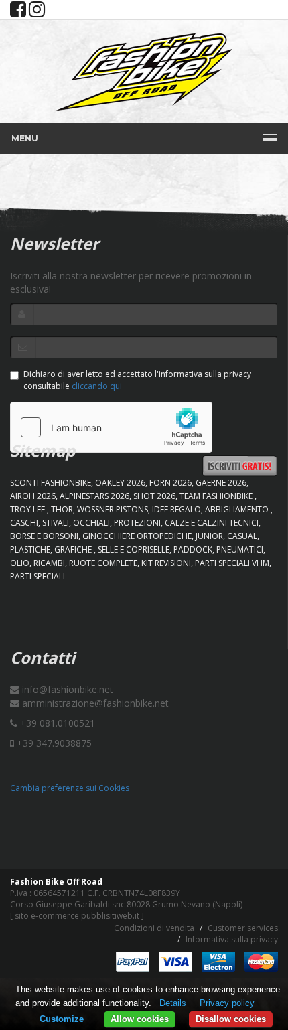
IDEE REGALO (176, 509)
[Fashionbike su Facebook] (18, 12)
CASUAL (242, 536)
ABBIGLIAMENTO (238, 509)
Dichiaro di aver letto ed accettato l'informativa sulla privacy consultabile (137, 379)
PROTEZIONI (137, 522)
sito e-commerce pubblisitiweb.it (77, 916)
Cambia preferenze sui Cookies (69, 788)
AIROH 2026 (33, 496)
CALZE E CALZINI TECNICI (212, 522)
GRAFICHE (74, 549)
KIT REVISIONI (166, 563)
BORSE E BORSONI (44, 536)
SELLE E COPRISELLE (133, 549)
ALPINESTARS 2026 (94, 496)
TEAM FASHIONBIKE (217, 496)
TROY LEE (28, 509)
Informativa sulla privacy (232, 939)
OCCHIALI (91, 522)
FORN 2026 (170, 482)
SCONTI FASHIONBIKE (50, 482)
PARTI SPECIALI (37, 576)
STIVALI (55, 522)
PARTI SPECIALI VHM (232, 563)
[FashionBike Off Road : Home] (144, 71)
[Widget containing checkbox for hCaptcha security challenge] (111, 427)
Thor (62, 509)
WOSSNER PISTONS (112, 509)
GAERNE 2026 (221, 482)
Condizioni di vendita (154, 928)
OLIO (19, 563)
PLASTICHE (30, 549)
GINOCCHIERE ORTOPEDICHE (137, 536)
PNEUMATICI (239, 549)
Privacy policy (227, 1003)
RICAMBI (49, 563)
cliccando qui (97, 386)
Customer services (243, 928)
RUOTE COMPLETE (103, 563)
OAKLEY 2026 (120, 482)
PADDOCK (192, 549)
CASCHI (24, 522)
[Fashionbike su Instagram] (37, 12)
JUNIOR (209, 536)
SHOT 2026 (154, 496)
